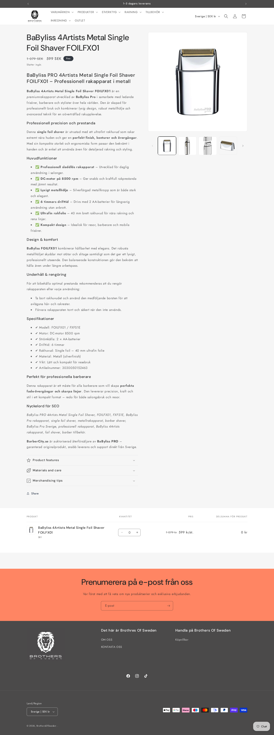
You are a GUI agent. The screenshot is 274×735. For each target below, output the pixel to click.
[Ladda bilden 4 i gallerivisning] (228, 146)
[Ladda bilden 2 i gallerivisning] (187, 146)
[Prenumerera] (168, 605)
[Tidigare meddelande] (28, 4)
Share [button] (35, 493)
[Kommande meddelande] (246, 4)
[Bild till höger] (242, 145)
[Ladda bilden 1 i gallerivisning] (167, 146)
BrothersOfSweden (46, 725)
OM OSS (107, 640)
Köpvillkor (181, 640)
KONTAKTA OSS (111, 647)
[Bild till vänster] (152, 145)
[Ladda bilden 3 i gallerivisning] (208, 146)
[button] (61, 12)
